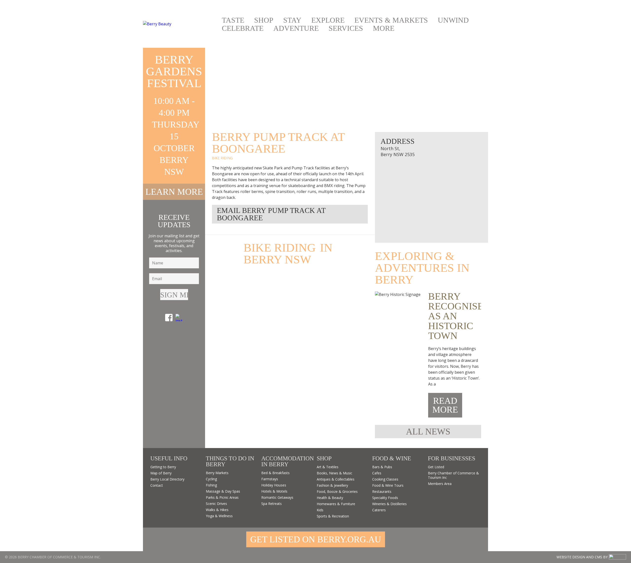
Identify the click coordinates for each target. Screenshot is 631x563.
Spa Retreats (271, 503)
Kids (320, 510)
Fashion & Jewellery (332, 485)
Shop (263, 20)
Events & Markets (391, 20)
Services (346, 28)
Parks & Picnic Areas (222, 497)
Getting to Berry (163, 467)
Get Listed (436, 467)
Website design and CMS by (582, 557)
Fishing (211, 485)
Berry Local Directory (167, 479)
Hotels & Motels (274, 491)
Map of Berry (161, 473)
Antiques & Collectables (335, 479)
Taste (233, 20)
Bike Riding (222, 158)
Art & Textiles (327, 467)
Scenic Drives (216, 503)
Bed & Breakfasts (275, 472)
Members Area (440, 483)
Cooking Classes (385, 479)
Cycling (211, 479)
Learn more (174, 192)
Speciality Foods (385, 497)
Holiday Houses (273, 485)
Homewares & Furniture (336, 503)
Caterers (379, 510)
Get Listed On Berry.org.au (315, 539)
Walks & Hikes (217, 509)
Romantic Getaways (277, 497)
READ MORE (445, 405)
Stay (292, 20)
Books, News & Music (334, 473)
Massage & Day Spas (223, 491)
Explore (328, 20)
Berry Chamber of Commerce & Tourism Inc (453, 475)
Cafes (376, 473)
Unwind (453, 20)
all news (428, 431)
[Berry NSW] (180, 24)
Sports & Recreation (333, 516)
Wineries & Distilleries (389, 503)
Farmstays (269, 479)
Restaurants (381, 491)
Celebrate (242, 28)
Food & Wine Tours (387, 485)
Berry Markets (217, 472)
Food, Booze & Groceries (337, 491)
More (383, 28)
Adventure (296, 28)
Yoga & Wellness (219, 516)
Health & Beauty (330, 497)
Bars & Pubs (382, 467)
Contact (156, 485)
